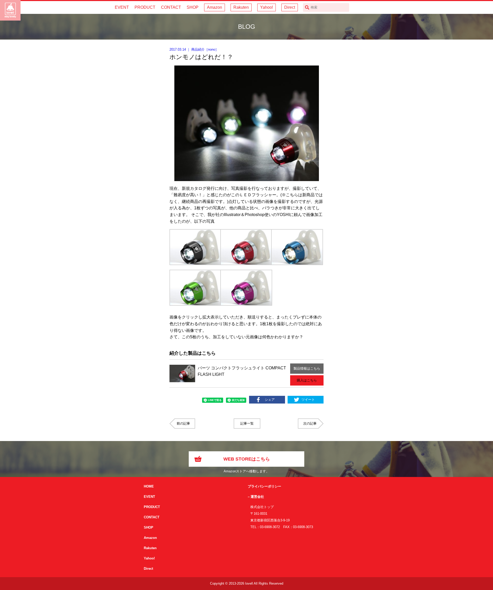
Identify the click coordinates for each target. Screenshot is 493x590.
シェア (270, 399)
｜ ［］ (194, 49)
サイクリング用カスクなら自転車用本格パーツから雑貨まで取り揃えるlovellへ (10, 10)
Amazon (214, 7)
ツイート (308, 399)
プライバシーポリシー (264, 486)
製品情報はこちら (306, 368)
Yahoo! (266, 7)
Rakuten (241, 7)
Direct (289, 7)
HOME (149, 486)
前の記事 (183, 423)
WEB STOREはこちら (246, 459)
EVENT (122, 7)
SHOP (192, 7)
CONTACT (171, 7)
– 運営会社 (256, 497)
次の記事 (310, 423)
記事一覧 (247, 423)
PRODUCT (145, 7)
